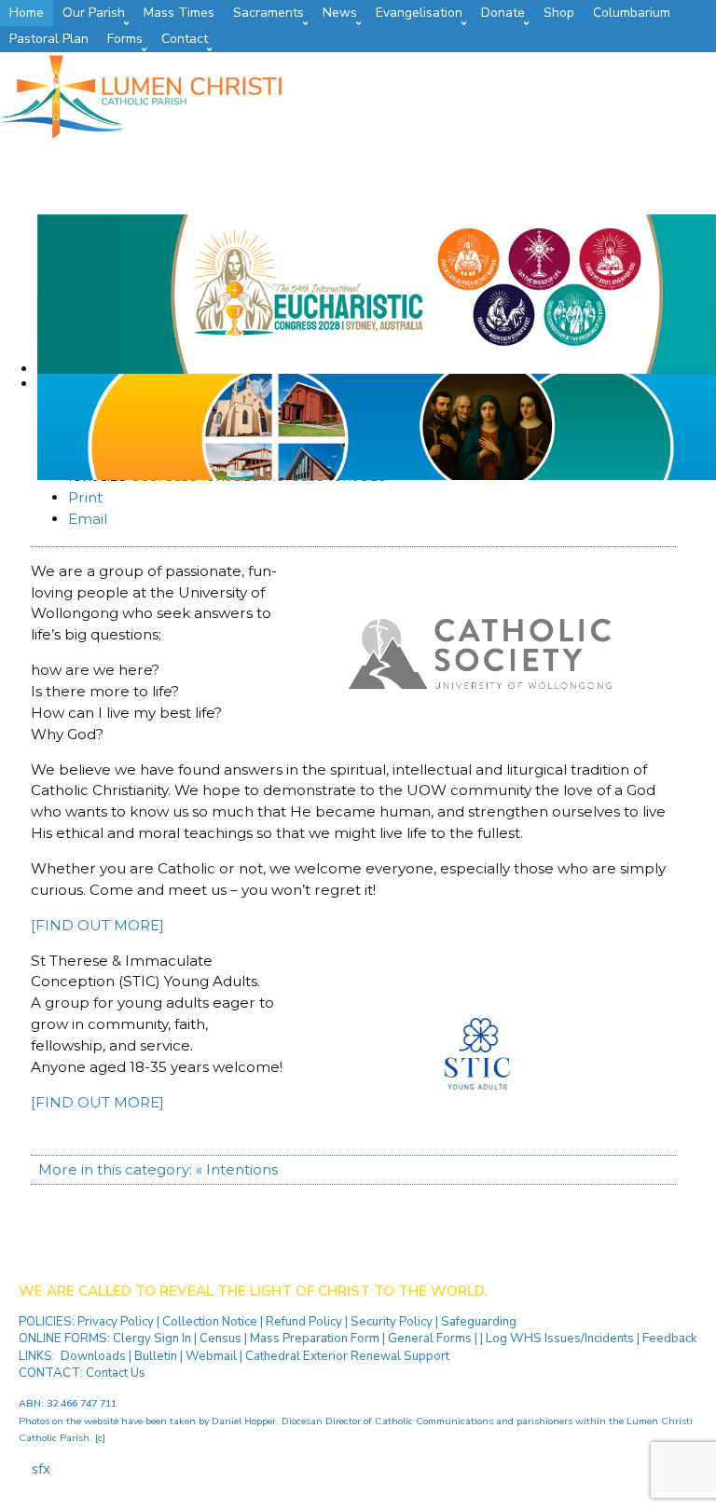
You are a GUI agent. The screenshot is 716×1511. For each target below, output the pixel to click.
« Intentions (237, 1169)
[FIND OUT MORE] (97, 925)
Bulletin (155, 1356)
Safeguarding (478, 1321)
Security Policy (390, 1321)
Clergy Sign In (152, 1338)
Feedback (669, 1338)
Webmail (211, 1356)
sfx (41, 1469)
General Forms (430, 1338)
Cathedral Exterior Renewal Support (347, 1356)
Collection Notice (211, 1321)
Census (220, 1338)
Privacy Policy (117, 1321)
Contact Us (115, 1373)
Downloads (93, 1356)
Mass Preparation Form (314, 1338)
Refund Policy (305, 1321)
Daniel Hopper (244, 1421)
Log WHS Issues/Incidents (560, 1338)
